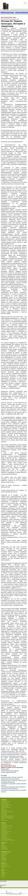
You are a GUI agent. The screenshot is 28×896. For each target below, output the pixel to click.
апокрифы (3, 823)
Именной (3, 865)
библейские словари (6, 828)
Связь (2, 875)
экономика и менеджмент (7, 818)
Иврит (2, 856)
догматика (3, 830)
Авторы (3, 867)
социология (4, 813)
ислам (2, 844)
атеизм (3, 843)
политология (4, 810)
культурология (4, 806)
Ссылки (3, 874)
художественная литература (7, 815)
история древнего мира (6, 805)
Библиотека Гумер (7, 12)
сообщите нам (19, 894)
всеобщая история (5, 801)
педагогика (3, 809)
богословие (4, 829)
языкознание (4, 820)
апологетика (4, 824)
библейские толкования (7, 826)
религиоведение (5, 836)
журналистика (4, 802)
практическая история (7, 770)
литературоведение (17, 767)
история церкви (5, 833)
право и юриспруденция (7, 811)
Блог (2, 870)
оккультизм (4, 834)
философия (4, 814)
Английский (4, 852)
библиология (4, 827)
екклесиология (4, 832)
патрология (4, 835)
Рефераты (3, 873)
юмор (2, 819)
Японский (3, 857)
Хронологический (5, 866)
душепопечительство (6, 831)
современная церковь (6, 839)
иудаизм (3, 845)
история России (5, 803)
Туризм (3, 872)
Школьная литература (6, 817)
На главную (4, 800)
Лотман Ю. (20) (15, 19)
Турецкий (3, 858)
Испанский (3, 859)
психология (4, 812)
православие (4, 848)
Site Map (3, 876)
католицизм (4, 847)
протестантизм (4, 849)
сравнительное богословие (7, 840)
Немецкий (3, 855)
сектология (4, 838)
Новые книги (4, 864)
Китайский (3, 860)
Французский (4, 853)
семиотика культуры (11, 772)
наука (2, 808)
